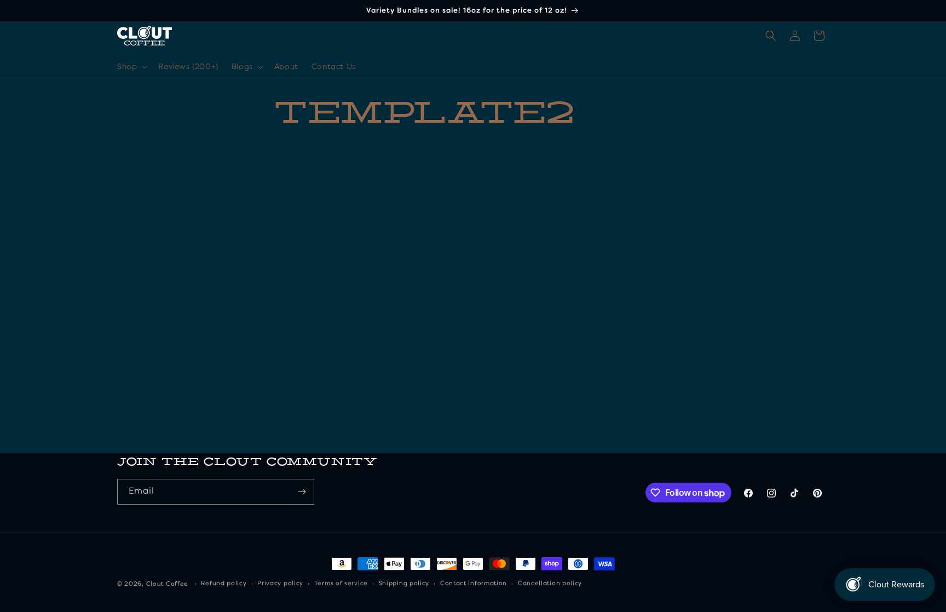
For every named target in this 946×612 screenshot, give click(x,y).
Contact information (473, 584)
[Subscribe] (302, 492)
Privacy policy (280, 584)
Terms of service (341, 584)
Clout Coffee (167, 584)
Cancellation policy (550, 584)
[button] (131, 66)
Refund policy (223, 584)
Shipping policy (404, 584)
